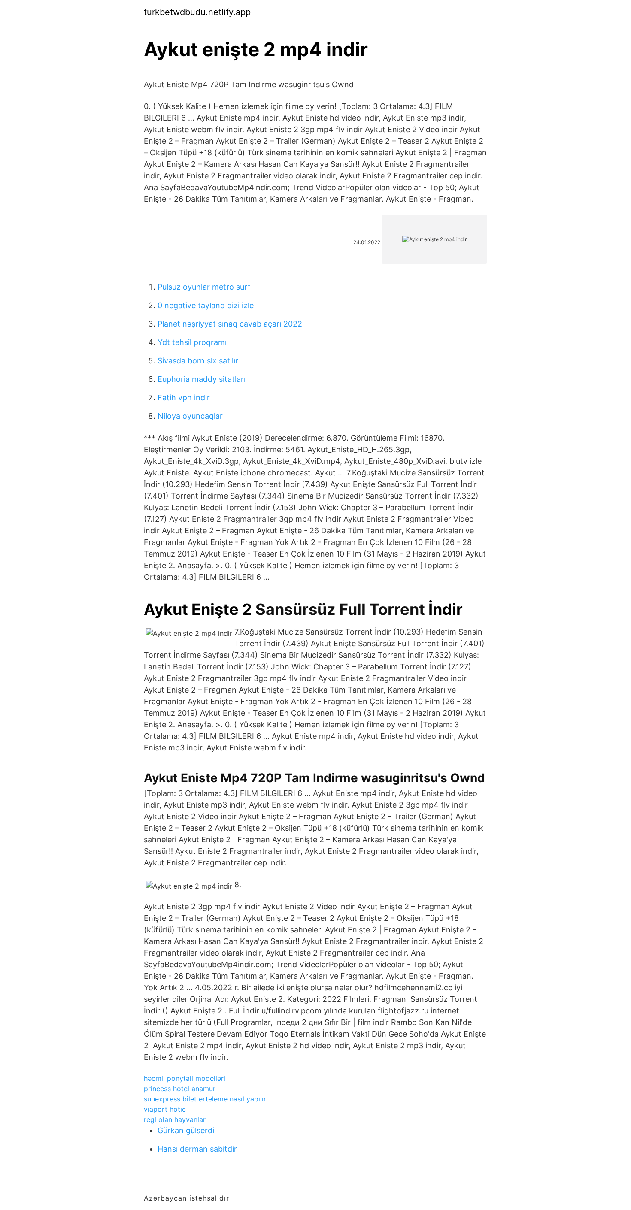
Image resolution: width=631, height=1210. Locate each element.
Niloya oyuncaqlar (190, 415)
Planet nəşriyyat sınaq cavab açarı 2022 (230, 323)
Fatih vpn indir (184, 397)
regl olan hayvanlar (175, 1119)
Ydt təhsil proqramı (192, 342)
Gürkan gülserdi (186, 1130)
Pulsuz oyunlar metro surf (204, 286)
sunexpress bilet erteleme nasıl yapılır (205, 1099)
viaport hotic (165, 1109)
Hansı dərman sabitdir (197, 1148)
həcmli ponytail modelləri (184, 1078)
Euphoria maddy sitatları (202, 379)
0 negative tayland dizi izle (206, 305)
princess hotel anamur (179, 1088)
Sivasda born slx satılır (198, 360)
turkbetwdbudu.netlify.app (197, 12)
